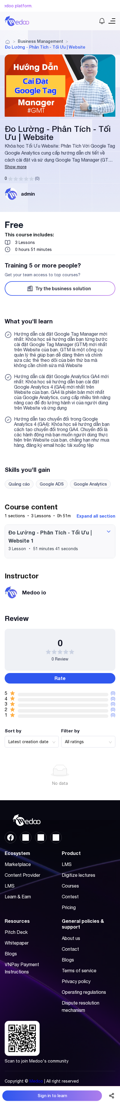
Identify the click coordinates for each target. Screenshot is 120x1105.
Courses (70, 885)
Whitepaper (17, 942)
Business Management (40, 41)
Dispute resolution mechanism (80, 1006)
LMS (10, 885)
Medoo (36, 1081)
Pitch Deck (16, 932)
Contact (70, 949)
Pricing (69, 907)
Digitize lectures (78, 875)
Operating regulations (84, 992)
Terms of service (79, 970)
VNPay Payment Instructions (22, 968)
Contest (70, 896)
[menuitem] (30, 864)
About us (71, 938)
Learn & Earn (18, 896)
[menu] (31, 882)
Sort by (13, 730)
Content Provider (22, 875)
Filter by (70, 730)
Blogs (11, 953)
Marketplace (18, 864)
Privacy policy (76, 981)
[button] (60, 541)
